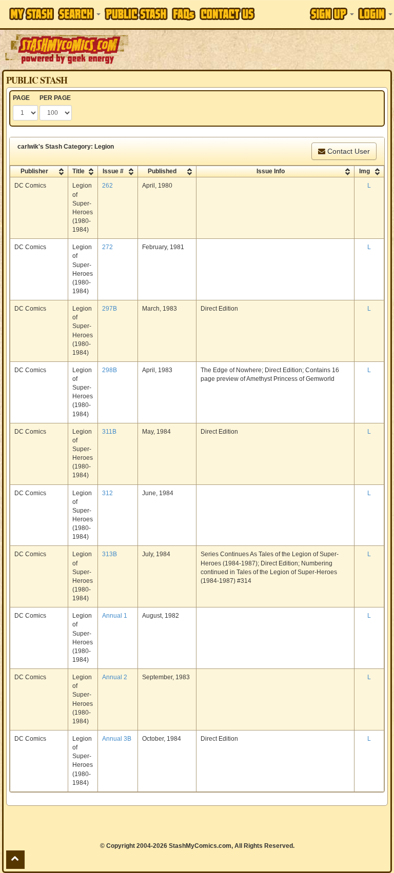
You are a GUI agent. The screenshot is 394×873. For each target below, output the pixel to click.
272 (107, 247)
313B (109, 554)
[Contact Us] (227, 14)
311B (109, 431)
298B (109, 370)
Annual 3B (116, 738)
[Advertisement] (262, 48)
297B (109, 308)
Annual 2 (114, 677)
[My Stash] (31, 14)
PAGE (21, 97)
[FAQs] (184, 14)
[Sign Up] (332, 14)
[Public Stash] (136, 14)
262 (107, 185)
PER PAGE (55, 97)
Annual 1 (114, 615)
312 (107, 493)
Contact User (347, 151)
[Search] (79, 14)
